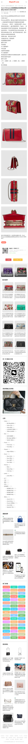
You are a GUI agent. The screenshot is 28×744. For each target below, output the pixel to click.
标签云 (14, 737)
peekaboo (6, 590)
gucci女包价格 (6, 603)
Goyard (6, 449)
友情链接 (3, 737)
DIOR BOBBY (10, 436)
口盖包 (14, 593)
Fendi (5, 442)
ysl (4, 478)
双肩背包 (14, 637)
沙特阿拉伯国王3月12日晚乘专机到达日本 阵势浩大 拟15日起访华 (20, 701)
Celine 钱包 (9, 427)
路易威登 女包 (10, 488)
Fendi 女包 (9, 444)
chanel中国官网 (6, 616)
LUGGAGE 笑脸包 (11, 429)
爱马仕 (6, 628)
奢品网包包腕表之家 (10, 5)
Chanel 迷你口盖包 (21, 609)
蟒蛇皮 (6, 612)
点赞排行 (7, 739)
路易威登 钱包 (10, 494)
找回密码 (10, 737)
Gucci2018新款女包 (14, 628)
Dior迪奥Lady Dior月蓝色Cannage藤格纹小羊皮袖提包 (20, 525)
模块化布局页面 (20, 737)
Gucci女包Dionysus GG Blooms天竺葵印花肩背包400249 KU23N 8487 (20, 334)
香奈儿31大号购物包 (6, 638)
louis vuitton (6, 599)
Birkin (8, 467)
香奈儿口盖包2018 (21, 590)
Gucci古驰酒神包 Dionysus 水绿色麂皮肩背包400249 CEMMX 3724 (20, 315)
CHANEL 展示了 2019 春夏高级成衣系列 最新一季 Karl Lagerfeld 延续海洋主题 (20, 675)
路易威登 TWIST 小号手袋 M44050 (20, 658)
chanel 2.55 (9, 499)
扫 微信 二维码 (17, 259)
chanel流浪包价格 (6, 609)
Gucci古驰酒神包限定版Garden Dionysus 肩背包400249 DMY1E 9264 (7, 316)
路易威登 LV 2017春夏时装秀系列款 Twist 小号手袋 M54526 (8, 659)
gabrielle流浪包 (21, 619)
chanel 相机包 (14, 597)
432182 (6, 625)
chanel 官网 (6, 596)
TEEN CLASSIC (10, 431)
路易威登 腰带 (10, 492)
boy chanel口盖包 (21, 587)
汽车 (5, 480)
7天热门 (7, 735)
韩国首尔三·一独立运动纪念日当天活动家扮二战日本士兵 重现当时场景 (8, 572)
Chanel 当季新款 (11, 503)
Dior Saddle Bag (14, 635)
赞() (8, 259)
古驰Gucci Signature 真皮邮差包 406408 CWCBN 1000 (8, 726)
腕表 (5, 482)
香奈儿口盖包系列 (6, 635)
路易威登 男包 (10, 490)
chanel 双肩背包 (21, 606)
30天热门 (2, 735)
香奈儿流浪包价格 (6, 631)
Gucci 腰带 (9, 460)
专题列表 (11, 735)
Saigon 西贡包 (10, 451)
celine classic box (14, 616)
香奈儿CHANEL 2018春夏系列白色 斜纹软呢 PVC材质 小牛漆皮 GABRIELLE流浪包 (8, 708)
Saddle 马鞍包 (10, 440)
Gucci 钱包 (9, 462)
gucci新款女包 (14, 600)
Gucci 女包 (21, 5)
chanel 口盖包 (6, 587)
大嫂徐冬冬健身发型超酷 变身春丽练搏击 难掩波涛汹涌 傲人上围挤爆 (8, 520)
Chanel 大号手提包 (14, 622)
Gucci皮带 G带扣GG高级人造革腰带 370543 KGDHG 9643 (8, 543)
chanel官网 (21, 628)
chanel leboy (10, 501)
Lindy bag (9, 471)
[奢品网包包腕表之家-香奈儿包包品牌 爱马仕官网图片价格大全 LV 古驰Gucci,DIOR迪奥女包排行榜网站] (14, 2)
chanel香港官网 (21, 613)
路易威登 (6, 486)
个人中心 (21, 735)
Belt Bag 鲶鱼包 (10, 423)
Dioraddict (14, 618)
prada (5, 473)
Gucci (16, 5)
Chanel (21, 596)
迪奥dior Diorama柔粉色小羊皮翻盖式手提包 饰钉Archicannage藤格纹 (8, 691)
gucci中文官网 (14, 590)
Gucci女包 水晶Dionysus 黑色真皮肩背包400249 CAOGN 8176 (20, 352)
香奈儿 (5, 497)
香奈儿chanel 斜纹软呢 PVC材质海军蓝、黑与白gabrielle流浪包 (20, 722)
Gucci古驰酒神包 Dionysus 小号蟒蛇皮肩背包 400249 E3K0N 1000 (7, 334)
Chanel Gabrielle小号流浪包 (14, 631)
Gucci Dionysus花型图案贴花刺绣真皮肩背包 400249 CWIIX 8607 (13, 237)
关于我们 (25, 735)
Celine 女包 (9, 425)
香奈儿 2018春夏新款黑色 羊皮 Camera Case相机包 (20, 556)
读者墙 (21, 739)
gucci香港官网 (21, 603)
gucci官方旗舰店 (14, 613)
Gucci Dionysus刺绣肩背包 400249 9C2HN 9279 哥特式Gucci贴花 (7, 296)
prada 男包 (9, 475)
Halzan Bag (9, 469)
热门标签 (12, 739)
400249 (3, 242)
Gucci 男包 (9, 458)
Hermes (6, 464)
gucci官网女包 (14, 603)
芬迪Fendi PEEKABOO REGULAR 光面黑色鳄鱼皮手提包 (8, 558)
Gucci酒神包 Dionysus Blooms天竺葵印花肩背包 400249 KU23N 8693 (20, 297)
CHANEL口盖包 (21, 600)
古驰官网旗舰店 (14, 606)
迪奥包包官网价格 (21, 635)
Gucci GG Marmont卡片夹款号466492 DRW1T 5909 (20, 693)
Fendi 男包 (9, 446)
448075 (21, 615)
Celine (5, 421)
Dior (5, 433)
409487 (6, 618)
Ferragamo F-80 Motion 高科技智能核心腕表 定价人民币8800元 (20, 576)
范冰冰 (21, 637)
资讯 (5, 484)
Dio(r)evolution (22, 631)
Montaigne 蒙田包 (11, 438)
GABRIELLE (6, 606)
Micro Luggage (6, 594)
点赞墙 (25, 737)
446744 (21, 625)
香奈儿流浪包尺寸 (14, 609)
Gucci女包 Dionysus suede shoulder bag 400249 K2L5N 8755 (7, 352)
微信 (7, 737)
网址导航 (17, 739)
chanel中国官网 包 (6, 622)
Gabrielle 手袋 (10, 507)
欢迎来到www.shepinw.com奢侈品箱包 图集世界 (20, 533)
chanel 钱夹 (9, 505)
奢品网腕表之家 (23, 11)
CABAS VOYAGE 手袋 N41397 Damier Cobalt (8, 674)
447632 (21, 622)
